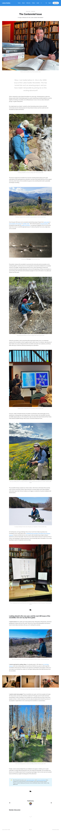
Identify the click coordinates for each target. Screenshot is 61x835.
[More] (41, 3)
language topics (44, 223)
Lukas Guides (6, 3)
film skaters (18, 223)
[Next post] (51, 803)
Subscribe (56, 3)
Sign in (49, 3)
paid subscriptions (31, 780)
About (23, 3)
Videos (33, 3)
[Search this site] (46, 3)
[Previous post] (10, 803)
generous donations (41, 780)
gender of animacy (25, 225)
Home (19, 3)
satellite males (26, 223)
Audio (38, 3)
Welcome (28, 3)
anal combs (46, 222)
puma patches (12, 223)
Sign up (30, 829)
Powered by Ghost (55, 829)
